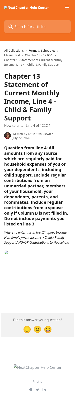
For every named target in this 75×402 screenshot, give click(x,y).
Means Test (12, 55)
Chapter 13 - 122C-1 (39, 55)
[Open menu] (67, 7)
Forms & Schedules (42, 50)
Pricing (37, 381)
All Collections (14, 50)
